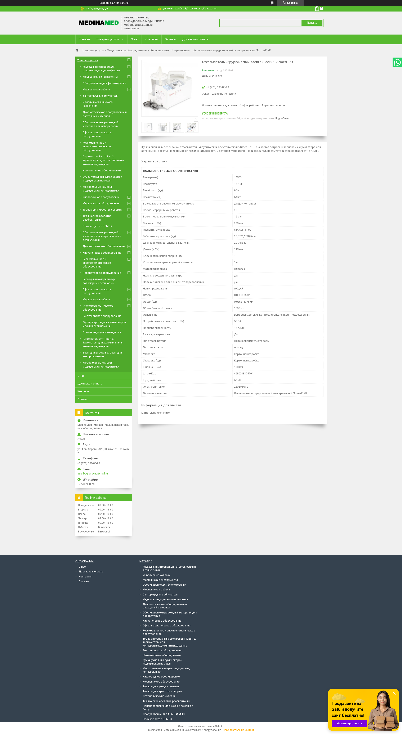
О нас (134, 39)
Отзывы (170, 39)
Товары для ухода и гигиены (161, 686)
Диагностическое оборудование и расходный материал (165, 606)
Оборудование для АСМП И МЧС (163, 714)
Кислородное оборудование (101, 197)
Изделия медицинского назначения (165, 599)
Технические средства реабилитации (166, 701)
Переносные (181, 50)
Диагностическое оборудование (104, 246)
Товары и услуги (107, 39)
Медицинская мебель (96, 89)
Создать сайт (107, 2)
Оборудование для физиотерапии (104, 83)
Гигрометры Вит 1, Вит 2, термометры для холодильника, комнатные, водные (103, 160)
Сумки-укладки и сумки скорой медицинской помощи (162, 661)
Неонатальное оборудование (102, 170)
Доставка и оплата (195, 39)
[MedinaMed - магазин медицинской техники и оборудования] (99, 22)
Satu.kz (219, 726)
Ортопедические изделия (159, 696)
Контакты (151, 39)
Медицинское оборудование (127, 50)
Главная (84, 39)
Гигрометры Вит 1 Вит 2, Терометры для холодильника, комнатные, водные (102, 342)
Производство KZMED (97, 226)
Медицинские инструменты (100, 76)
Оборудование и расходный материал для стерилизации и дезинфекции (102, 236)
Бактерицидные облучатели (100, 95)
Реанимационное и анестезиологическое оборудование (97, 146)
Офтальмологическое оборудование (166, 625)
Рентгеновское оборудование (102, 316)
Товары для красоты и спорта (102, 209)
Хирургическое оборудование (102, 252)
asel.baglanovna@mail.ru (92, 473)
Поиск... (312, 22)
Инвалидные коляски (156, 575)
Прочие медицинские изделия (102, 332)
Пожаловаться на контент (238, 730)
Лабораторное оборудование (102, 272)
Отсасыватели (159, 50)
